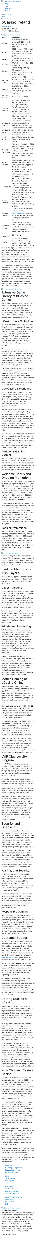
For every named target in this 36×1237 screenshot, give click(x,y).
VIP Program (9, 1199)
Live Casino (9, 1181)
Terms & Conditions (12, 1193)
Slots (7, 1176)
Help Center (9, 1187)
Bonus (7, 10)
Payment (8, 8)
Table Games (10, 1178)
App (6, 6)
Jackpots (8, 1183)
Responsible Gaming (12, 1170)
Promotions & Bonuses (13, 1197)
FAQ (6, 1204)
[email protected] (18, 213)
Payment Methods (11, 1191)
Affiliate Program (11, 1172)
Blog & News (9, 1202)
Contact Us (9, 1189)
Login (7, 4)
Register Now (6, 14)
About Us (8, 1165)
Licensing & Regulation (13, 1168)
